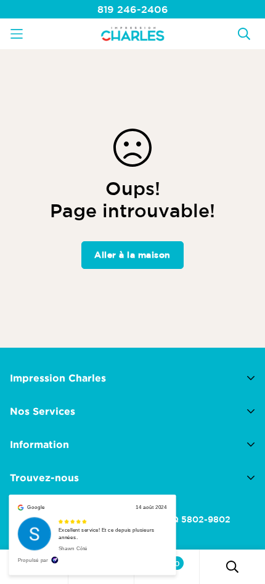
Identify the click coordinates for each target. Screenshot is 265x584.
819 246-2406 (132, 9)
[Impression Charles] (132, 33)
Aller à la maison (132, 255)
